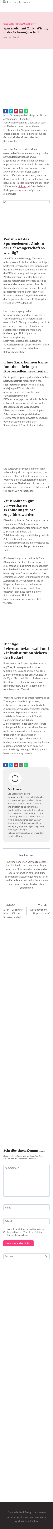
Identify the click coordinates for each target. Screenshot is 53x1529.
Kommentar (12, 1168)
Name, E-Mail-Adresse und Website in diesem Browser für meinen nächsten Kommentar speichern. (25, 1232)
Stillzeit (22, 186)
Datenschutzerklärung (19, 1512)
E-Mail (9, 1221)
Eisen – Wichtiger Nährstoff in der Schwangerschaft (13, 911)
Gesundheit (9, 24)
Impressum (40, 1512)
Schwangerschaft (27, 24)
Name (9, 1207)
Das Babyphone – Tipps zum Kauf (40, 909)
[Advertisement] (26, 80)
